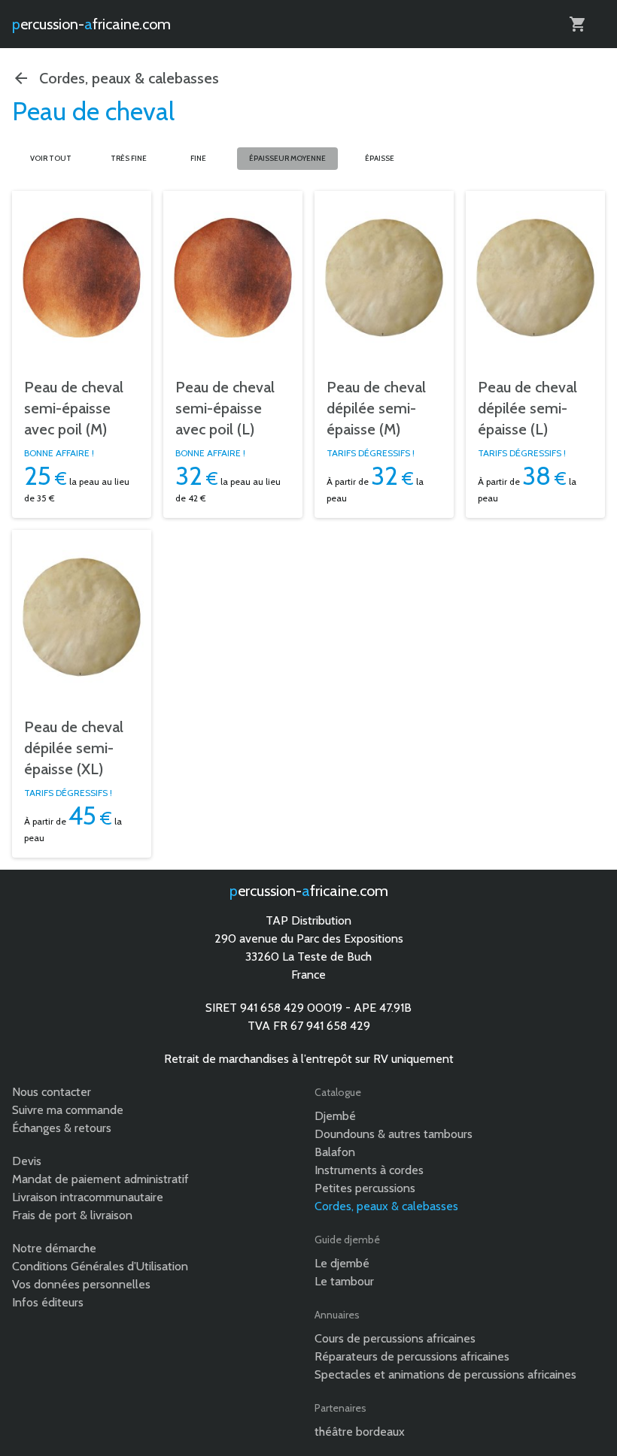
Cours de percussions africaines (395, 1338)
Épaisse (379, 158)
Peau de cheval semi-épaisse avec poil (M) (73, 408)
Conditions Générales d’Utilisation (100, 1266)
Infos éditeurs (48, 1302)
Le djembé (342, 1263)
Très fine (129, 158)
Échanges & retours (61, 1128)
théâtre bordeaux (360, 1431)
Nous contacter (51, 1092)
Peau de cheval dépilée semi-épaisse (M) (376, 408)
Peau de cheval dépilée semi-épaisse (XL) (73, 748)
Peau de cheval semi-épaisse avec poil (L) (225, 408)
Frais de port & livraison (72, 1215)
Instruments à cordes (369, 1170)
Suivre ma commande (67, 1110)
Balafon (335, 1152)
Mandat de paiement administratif (100, 1179)
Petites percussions (365, 1188)
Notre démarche (54, 1248)
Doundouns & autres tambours (394, 1134)
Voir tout (50, 158)
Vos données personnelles (81, 1284)
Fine (198, 158)
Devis (26, 1161)
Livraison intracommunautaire (87, 1197)
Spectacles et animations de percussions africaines (445, 1374)
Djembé (335, 1116)
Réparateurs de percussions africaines (412, 1356)
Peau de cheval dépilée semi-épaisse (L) (527, 408)
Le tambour (344, 1281)
